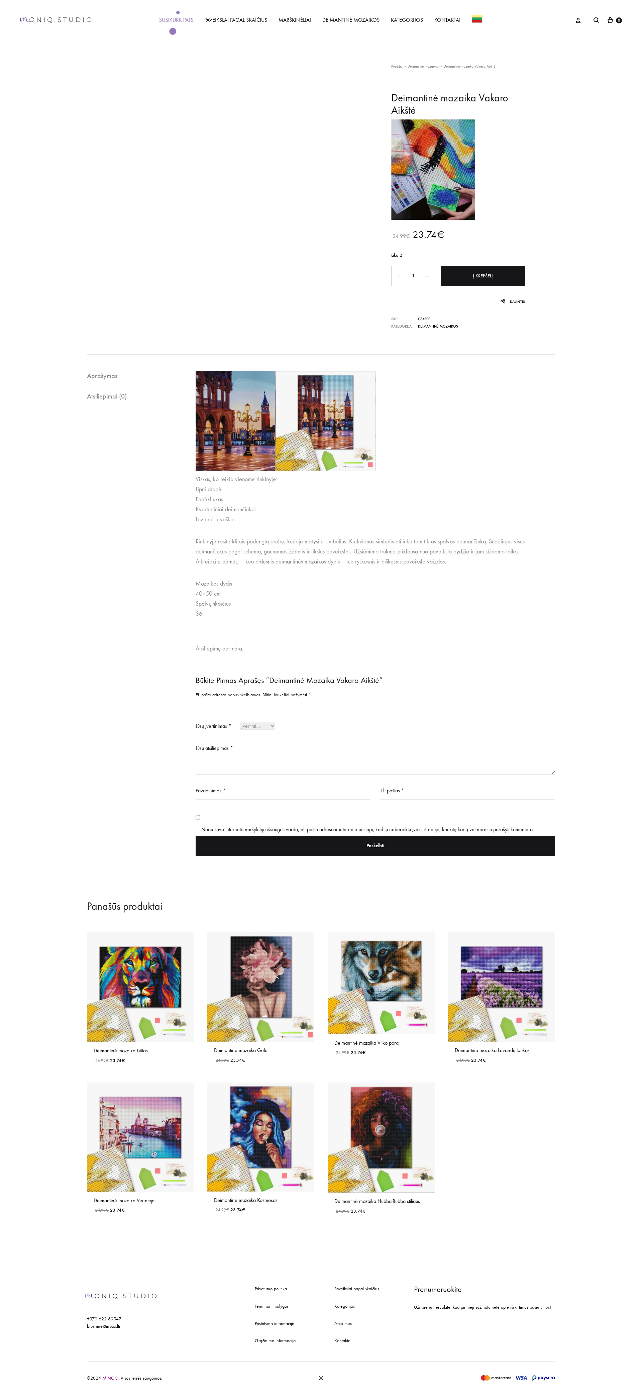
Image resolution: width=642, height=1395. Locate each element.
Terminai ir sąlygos (272, 1306)
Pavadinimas (211, 790)
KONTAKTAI (447, 20)
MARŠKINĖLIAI (295, 20)
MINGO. (111, 1378)
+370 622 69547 (104, 1319)
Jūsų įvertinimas (213, 726)
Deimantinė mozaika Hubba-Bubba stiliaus (377, 1201)
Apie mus (343, 1323)
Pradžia (397, 66)
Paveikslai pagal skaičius (356, 1289)
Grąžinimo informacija (275, 1340)
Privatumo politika (271, 1289)
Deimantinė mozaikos (423, 66)
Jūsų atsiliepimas (214, 748)
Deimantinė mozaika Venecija (124, 1200)
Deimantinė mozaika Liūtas (121, 1050)
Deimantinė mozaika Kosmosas (246, 1200)
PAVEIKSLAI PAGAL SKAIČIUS (235, 20)
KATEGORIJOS (407, 20)
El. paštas (392, 790)
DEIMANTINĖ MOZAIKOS (351, 20)
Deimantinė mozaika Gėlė (241, 1050)
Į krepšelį (483, 276)
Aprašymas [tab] (102, 376)
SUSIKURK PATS (176, 19)
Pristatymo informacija (274, 1323)
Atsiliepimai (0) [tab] (107, 396)
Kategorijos (344, 1306)
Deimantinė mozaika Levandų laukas (492, 1050)
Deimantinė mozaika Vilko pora (366, 1043)
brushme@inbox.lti (103, 1326)
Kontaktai (342, 1340)
